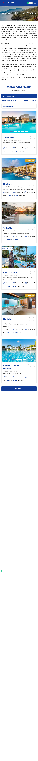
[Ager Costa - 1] (15, 131)
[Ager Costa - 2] (19, 131)
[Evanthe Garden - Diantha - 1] (17, 359)
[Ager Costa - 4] (26, 131)
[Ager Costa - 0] (11, 131)
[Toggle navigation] (35, 3)
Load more (19, 388)
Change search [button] (8, 96)
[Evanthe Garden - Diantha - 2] (20, 359)
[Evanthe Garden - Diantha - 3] (24, 359)
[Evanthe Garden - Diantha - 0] (13, 359)
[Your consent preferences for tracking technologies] (2, 571)
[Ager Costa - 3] (22, 131)
